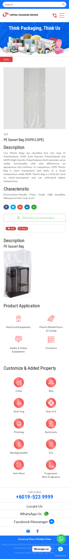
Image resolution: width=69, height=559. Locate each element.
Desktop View (26, 539)
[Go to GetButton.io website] (60, 556)
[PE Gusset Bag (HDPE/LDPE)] (34, 127)
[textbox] (32, 4)
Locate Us (34, 506)
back (6, 59)
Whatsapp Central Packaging (38, 217)
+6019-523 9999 (34, 496)
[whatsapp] (46, 514)
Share (24, 228)
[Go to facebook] (60, 549)
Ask (12, 228)
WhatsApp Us (31, 514)
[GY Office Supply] (20, 16)
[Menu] (61, 16)
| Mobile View (43, 539)
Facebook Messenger (31, 522)
